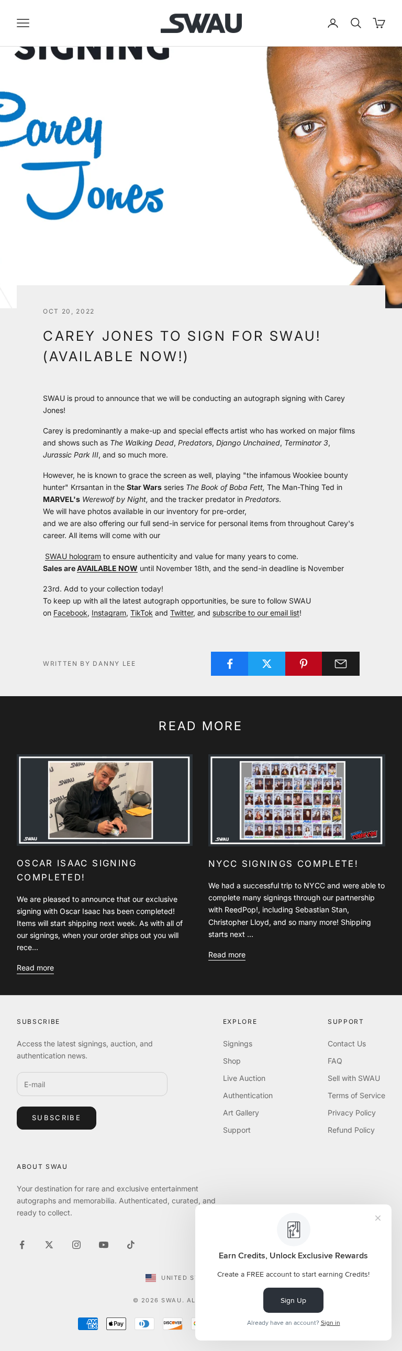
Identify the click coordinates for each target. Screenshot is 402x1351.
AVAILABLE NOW (107, 568)
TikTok (141, 612)
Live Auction (244, 1078)
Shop (232, 1060)
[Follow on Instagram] (76, 1245)
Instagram (109, 612)
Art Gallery (241, 1112)
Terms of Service (356, 1095)
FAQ (335, 1060)
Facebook (70, 612)
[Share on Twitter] (267, 663)
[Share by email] (340, 663)
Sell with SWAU (354, 1078)
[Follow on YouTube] (103, 1245)
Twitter (181, 612)
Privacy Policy (352, 1112)
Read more (35, 967)
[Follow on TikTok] (131, 1245)
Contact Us (347, 1043)
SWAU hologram (73, 556)
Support (237, 1129)
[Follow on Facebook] (22, 1245)
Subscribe (56, 1117)
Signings (237, 1043)
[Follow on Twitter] (49, 1245)
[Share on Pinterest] (304, 663)
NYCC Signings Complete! (283, 863)
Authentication (248, 1095)
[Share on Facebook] (229, 663)
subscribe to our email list (256, 612)
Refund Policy (351, 1129)
